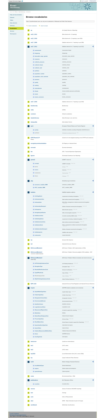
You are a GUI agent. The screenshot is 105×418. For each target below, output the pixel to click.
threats (36, 91)
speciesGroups (38, 371)
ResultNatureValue (39, 322)
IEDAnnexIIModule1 (36, 248)
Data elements (13, 23)
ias (31, 240)
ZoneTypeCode (38, 336)
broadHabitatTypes (39, 365)
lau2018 (33, 353)
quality (36, 82)
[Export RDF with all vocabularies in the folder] (93, 47)
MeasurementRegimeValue (41, 310)
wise (32, 400)
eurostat (33, 147)
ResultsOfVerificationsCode (41, 269)
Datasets (12, 17)
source (36, 169)
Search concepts (44, 25)
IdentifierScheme (39, 304)
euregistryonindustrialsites (38, 143)
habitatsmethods (39, 225)
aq (31, 30)
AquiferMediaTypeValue (40, 291)
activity (36, 129)
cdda (32, 109)
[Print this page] (85, 1)
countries (37, 384)
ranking (37, 85)
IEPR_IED (33, 283)
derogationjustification (40, 212)
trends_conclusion (39, 97)
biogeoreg (37, 53)
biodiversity (34, 105)
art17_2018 (34, 101)
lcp (31, 357)
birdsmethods (38, 202)
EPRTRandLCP (35, 137)
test (32, 392)
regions (37, 368)
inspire (33, 288)
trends (36, 94)
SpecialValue (38, 328)
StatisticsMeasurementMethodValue (43, 330)
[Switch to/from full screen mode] (87, 1)
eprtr (32, 126)
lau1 (32, 345)
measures (37, 59)
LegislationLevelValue (40, 307)
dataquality (34, 122)
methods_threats (39, 65)
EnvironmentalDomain (40, 301)
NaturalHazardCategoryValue (41, 316)
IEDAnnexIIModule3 (36, 252)
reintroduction (38, 88)
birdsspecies (38, 209)
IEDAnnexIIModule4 (36, 258)
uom (32, 396)
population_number (39, 73)
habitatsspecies (38, 232)
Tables (11, 20)
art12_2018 (34, 38)
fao (32, 151)
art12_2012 (34, 34)
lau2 (32, 349)
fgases (33, 155)
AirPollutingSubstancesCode (42, 263)
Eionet (16, 11)
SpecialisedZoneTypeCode (41, 325)
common (33, 114)
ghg (32, 180)
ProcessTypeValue (39, 318)
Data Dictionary (22, 11)
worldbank (34, 405)
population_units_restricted (41, 76)
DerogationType (38, 266)
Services (12, 31)
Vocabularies (13, 28)
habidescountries (39, 215)
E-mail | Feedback (14, 413)
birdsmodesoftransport (40, 206)
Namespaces (13, 33)
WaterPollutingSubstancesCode (42, 278)
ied (31, 244)
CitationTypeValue (39, 294)
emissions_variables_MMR (41, 184)
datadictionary (35, 118)
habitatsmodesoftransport (41, 229)
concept (37, 163)
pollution (37, 70)
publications (34, 380)
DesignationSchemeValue (41, 297)
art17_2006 (34, 42)
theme (36, 333)
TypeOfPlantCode (39, 272)
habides (33, 192)
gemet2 (33, 159)
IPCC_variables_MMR (40, 187)
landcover (34, 341)
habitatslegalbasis (39, 218)
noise (32, 376)
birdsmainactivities (39, 199)
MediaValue (37, 313)
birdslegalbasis (38, 196)
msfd (32, 361)
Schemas (12, 25)
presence (37, 79)
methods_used (38, 67)
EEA (16, 1)
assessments (38, 50)
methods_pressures (39, 62)
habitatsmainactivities (40, 221)
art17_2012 (34, 46)
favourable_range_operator (41, 56)
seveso (33, 388)
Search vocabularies (32, 25)
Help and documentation (16, 14)
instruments (38, 235)
